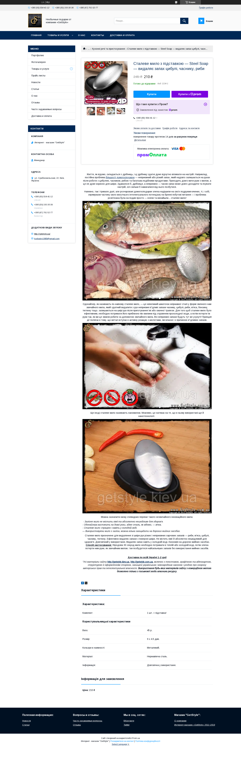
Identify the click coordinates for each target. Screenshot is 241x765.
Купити (151, 94)
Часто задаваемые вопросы (46, 109)
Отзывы (35, 102)
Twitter (127, 725)
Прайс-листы (38, 75)
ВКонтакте (129, 720)
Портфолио (37, 55)
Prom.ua (136, 738)
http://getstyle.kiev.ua (118, 561)
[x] (86, 583)
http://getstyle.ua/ (42, 234)
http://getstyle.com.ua (142, 561)
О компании (180, 720)
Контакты (97, 35)
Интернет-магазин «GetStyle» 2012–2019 (194, 725)
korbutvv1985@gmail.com (47, 238)
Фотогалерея (38, 62)
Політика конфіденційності (147, 741)
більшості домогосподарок (120, 177)
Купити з (184, 94)
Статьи (35, 89)
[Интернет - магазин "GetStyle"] (35, 26)
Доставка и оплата (122, 35)
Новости (35, 82)
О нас (81, 35)
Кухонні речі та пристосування (108, 48)
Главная (36, 35)
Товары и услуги (58, 35)
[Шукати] (184, 21)
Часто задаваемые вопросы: (87, 720)
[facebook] (82, 583)
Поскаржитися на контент (122, 741)
